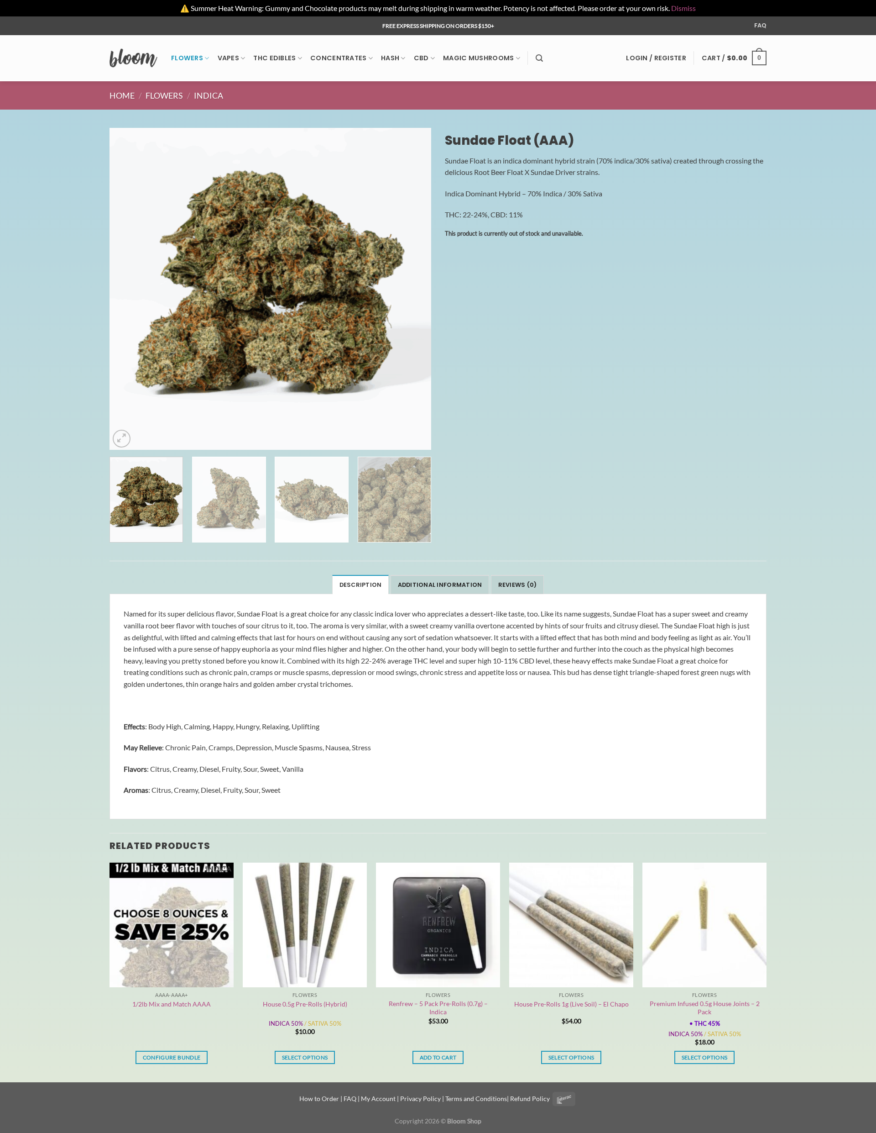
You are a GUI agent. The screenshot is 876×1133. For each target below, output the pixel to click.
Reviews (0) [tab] (517, 585)
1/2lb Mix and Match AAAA (171, 1004)
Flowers (187, 58)
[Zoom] (121, 439)
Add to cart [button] (438, 1057)
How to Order (319, 1098)
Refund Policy (530, 1098)
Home (122, 95)
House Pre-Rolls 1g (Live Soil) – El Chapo (571, 1004)
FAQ (760, 25)
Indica (208, 95)
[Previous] (127, 289)
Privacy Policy (420, 1098)
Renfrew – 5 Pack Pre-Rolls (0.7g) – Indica (438, 1008)
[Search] (539, 58)
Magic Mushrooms (478, 58)
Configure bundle (172, 1057)
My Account (378, 1098)
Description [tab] (360, 585)
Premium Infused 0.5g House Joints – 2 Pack (705, 1008)
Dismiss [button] (683, 8)
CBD (421, 58)
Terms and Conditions (476, 1098)
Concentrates (338, 58)
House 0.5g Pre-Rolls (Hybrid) (305, 1004)
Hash (390, 58)
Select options (305, 1057)
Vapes (228, 58)
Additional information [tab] (440, 585)
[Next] (413, 289)
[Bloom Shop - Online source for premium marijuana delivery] (133, 58)
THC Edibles (274, 58)
